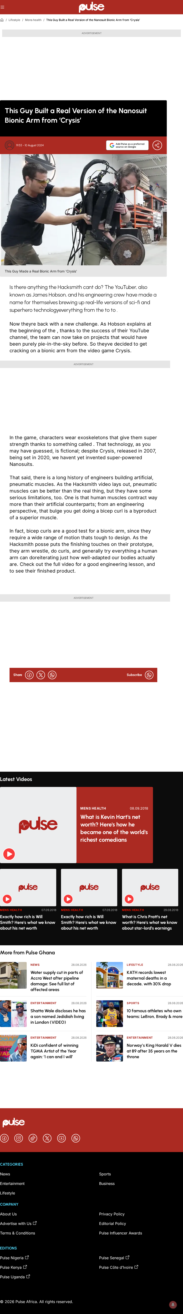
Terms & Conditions (17, 1233)
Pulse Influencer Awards (120, 1233)
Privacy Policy (112, 1214)
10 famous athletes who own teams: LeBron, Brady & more (155, 1013)
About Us (8, 1214)
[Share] (157, 145)
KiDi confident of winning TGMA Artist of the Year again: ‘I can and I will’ (54, 1051)
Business (107, 1183)
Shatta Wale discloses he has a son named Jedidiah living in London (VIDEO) (58, 1016)
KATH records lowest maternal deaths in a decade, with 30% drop (149, 978)
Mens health (33, 20)
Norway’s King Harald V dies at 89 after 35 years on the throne (154, 1051)
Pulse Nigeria (12, 1257)
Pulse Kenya (11, 1267)
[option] (28, 905)
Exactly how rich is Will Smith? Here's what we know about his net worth (27, 922)
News (35, 965)
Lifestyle (14, 20)
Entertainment (43, 1003)
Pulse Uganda (12, 1276)
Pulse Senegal (111, 1257)
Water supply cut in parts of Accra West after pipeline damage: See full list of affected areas (56, 981)
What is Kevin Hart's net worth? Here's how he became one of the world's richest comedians (114, 828)
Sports (133, 1003)
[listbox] (91, 904)
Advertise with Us (15, 1223)
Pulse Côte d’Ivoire (116, 1267)
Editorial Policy (112, 1223)
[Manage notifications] (173, 1305)
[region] (91, 904)
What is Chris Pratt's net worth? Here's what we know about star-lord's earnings (149, 922)
